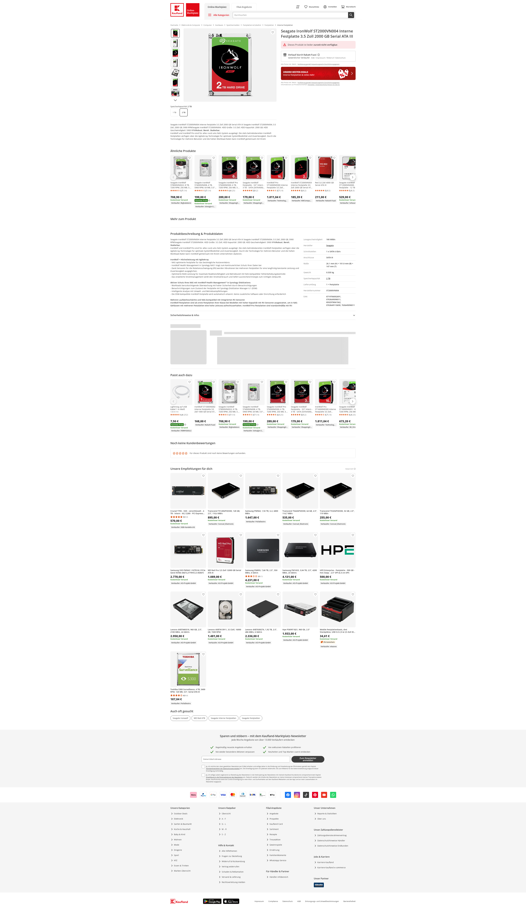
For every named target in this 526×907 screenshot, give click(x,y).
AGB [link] (299, 901)
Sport (176, 855)
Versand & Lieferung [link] (231, 877)
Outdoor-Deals (180, 813)
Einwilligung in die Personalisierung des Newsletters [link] (224, 777)
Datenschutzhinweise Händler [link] (331, 840)
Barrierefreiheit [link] (349, 901)
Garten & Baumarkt (183, 824)
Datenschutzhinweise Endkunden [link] (332, 845)
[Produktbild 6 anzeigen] (175, 82)
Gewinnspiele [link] (276, 844)
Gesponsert (349, 469)
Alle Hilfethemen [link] (229, 851)
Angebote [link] (274, 813)
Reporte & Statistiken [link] (327, 813)
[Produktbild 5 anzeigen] (175, 72)
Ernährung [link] (274, 850)
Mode (176, 844)
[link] (244, 7)
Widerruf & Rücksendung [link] (233, 861)
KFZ (175, 860)
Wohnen (178, 839)
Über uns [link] (321, 818)
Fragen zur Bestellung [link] (232, 856)
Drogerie (178, 850)
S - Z (224, 834)
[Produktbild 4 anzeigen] (175, 62)
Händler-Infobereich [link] (279, 877)
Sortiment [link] (274, 829)
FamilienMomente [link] (278, 855)
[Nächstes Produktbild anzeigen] (175, 100)
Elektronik (178, 818)
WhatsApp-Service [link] (278, 860)
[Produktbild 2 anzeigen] (175, 43)
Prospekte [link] (274, 818)
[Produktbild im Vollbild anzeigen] (230, 65)
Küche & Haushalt (182, 829)
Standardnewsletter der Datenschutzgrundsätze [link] (223, 768)
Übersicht (226, 813)
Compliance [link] (273, 901)
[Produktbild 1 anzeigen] (175, 33)
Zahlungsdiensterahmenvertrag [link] (332, 835)
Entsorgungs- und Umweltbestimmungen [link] (322, 901)
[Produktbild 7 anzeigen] (175, 92)
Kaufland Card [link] (276, 824)
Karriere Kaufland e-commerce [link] (331, 867)
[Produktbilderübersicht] (175, 65)
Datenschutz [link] (287, 901)
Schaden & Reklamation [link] (233, 871)
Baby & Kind (179, 834)
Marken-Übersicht (182, 870)
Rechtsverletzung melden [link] (233, 882)
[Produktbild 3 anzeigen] (175, 53)
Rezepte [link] (273, 834)
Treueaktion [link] (275, 839)
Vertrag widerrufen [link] (230, 866)
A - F (224, 818)
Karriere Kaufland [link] (325, 862)
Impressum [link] (259, 901)
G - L (224, 824)
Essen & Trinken (181, 865)
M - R (224, 829)
